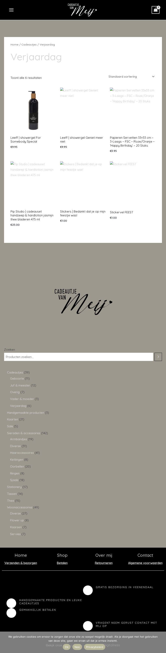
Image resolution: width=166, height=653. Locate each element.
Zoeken (9, 349)
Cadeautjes (29, 44)
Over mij (103, 555)
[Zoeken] (158, 357)
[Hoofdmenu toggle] (11, 10)
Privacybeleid (94, 647)
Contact (145, 555)
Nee (77, 647)
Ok (66, 647)
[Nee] (161, 642)
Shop (62, 555)
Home (14, 44)
